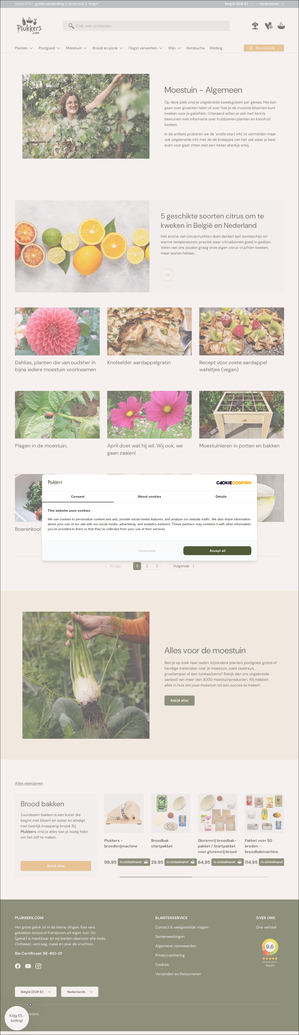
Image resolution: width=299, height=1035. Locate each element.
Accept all (217, 551)
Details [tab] (221, 496)
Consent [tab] (78, 496)
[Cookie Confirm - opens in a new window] (233, 482)
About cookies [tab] (149, 496)
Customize (147, 551)
